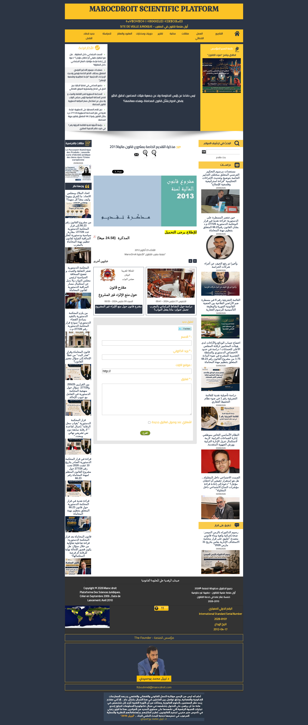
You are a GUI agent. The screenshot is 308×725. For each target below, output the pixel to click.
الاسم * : (186, 337)
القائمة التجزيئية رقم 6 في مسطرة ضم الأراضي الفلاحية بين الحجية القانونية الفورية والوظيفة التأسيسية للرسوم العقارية (220, 304)
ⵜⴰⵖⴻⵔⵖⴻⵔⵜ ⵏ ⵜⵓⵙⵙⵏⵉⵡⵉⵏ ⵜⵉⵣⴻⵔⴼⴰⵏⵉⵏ (154, 21)
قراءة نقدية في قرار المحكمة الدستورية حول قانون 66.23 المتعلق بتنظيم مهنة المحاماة (78, 507)
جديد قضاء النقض (89, 36)
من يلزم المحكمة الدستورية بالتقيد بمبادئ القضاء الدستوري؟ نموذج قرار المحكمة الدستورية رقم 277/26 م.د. (78, 320)
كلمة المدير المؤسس (222, 48)
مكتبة (173, 33)
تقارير (160, 33)
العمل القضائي (199, 36)
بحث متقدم (221, 157)
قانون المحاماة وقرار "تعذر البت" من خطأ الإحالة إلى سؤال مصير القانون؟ (78, 356)
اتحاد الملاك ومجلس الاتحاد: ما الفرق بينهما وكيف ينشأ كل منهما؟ (78, 196)
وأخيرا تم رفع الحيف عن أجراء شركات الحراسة (220, 265)
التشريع (219, 33)
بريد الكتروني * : (182, 351)
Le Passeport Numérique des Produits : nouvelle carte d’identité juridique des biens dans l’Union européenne (78, 155)
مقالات (185, 33)
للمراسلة (106, 33)
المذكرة (124, 238)
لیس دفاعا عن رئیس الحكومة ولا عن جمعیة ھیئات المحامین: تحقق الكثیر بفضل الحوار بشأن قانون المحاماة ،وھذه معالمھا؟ (153, 98)
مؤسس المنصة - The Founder (154, 638)
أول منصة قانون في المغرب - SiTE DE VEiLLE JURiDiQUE (154, 26)
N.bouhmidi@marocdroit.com (154, 687)
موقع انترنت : (184, 365)
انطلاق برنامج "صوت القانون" (221, 55)
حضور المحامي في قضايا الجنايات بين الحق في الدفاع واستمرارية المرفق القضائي (87, 87)
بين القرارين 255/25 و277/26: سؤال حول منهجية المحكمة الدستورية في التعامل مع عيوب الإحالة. (78, 391)
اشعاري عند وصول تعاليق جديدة (172, 422)
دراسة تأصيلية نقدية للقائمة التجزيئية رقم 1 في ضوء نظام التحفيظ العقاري (87, 126)
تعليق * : (186, 379)
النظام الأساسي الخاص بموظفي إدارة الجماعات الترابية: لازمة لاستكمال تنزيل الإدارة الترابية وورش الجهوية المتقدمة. (221, 439)
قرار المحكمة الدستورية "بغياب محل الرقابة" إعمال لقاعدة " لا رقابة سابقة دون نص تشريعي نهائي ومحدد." (78, 428)
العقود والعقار (124, 33)
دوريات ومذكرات (144, 33)
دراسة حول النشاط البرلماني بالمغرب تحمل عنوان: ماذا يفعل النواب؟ (171, 308)
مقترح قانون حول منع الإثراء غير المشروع (119, 306)
